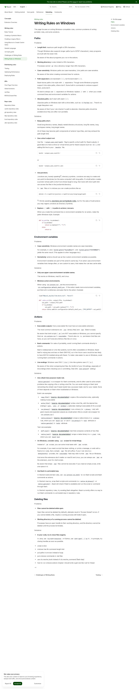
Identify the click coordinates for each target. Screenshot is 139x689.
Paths (112, 22)
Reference (39, 12)
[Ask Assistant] (99, 153)
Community (58, 12)
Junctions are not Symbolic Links (64, 201)
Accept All (17, 683)
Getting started (20, 12)
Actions (113, 28)
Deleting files (115, 31)
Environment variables (118, 25)
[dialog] (23, 679)
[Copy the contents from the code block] (96, 153)
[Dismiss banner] (136, 2)
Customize (37, 683)
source (54, 397)
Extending (49, 12)
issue (74, 2)
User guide (30, 12)
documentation (63, 397)
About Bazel (8, 12)
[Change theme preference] (132, 6)
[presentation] (69, 302)
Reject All (8, 683)
